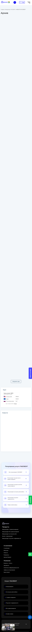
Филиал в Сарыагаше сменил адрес (13, 358)
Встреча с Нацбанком (8, 160)
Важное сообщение (8, 318)
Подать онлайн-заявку (12, 504)
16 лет (4, 81)
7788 (23, 2)
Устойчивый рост (7, 239)
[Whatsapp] (30, 554)
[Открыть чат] (30, 617)
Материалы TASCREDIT (10, 9)
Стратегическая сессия (9, 199)
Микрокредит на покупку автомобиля (16, 491)
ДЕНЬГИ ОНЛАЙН (30, 373)
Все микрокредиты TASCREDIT (15, 472)
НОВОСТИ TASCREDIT (7, 54)
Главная (2, 9)
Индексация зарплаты (9, 120)
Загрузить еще (16, 381)
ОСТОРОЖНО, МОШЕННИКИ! (11, 41)
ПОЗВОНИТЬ (30, 500)
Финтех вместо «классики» (10, 279)
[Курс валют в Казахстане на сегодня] (17, 398)
